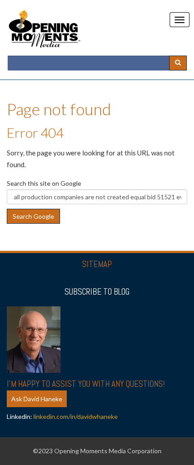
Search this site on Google (44, 183)
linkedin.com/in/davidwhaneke (75, 416)
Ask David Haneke (36, 399)
